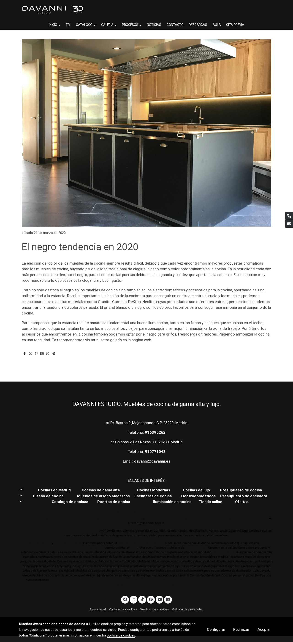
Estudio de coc (72, 543)
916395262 (155, 432)
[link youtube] (160, 599)
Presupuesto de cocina (241, 490)
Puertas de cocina (114, 501)
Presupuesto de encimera (243, 496)
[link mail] (289, 224)
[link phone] (289, 216)
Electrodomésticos (199, 496)
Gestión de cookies (154, 609)
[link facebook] (125, 599)
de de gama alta (224, 552)
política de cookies (121, 635)
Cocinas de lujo (196, 490)
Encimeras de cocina (153, 496)
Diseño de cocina (50, 496)
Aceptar (264, 629)
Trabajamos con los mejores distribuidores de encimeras (187, 518)
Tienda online (210, 501)
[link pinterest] (151, 599)
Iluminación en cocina (172, 501)
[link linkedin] (168, 599)
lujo (57, 543)
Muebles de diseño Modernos (103, 496)
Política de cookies (123, 609)
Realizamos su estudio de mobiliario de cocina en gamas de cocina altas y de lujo (82, 518)
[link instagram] (133, 599)
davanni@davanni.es (152, 461)
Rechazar (241, 629)
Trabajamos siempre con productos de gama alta (67, 547)
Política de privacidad (187, 609)
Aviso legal (98, 609)
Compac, (250, 518)
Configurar (216, 629)
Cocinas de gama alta (102, 490)
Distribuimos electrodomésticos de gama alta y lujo (60, 530)
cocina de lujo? (196, 547)
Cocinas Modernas (154, 490)
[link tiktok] (142, 599)
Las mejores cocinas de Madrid (140, 543)
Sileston (263, 518)
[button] (54, 25)
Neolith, (237, 518)
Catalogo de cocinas (70, 501)
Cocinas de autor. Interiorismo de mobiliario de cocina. (180, 510)
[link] (53, 10)
